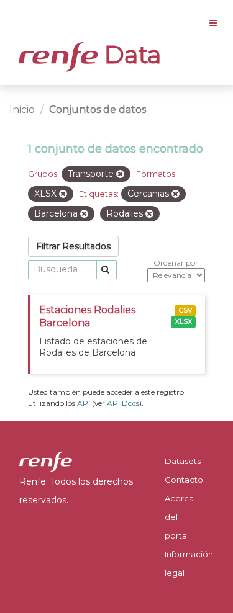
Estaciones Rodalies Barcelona (87, 316)
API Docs (123, 403)
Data (130, 54)
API (83, 403)
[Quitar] (120, 174)
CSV (185, 310)
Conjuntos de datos (97, 109)
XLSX (183, 322)
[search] (106, 269)
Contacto (184, 480)
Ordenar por (176, 262)
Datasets (183, 461)
